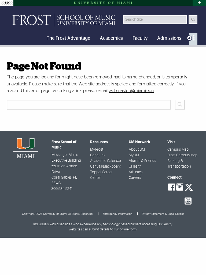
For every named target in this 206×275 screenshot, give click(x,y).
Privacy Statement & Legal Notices (163, 213)
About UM (137, 149)
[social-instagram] (179, 187)
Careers (135, 178)
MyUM (134, 155)
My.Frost (96, 149)
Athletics (135, 172)
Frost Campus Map (182, 155)
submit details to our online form (113, 229)
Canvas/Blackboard (105, 166)
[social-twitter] (189, 186)
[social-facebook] (171, 187)
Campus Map (178, 149)
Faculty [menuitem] (140, 38)
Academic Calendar (106, 161)
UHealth (135, 166)
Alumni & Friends (142, 161)
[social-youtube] (188, 201)
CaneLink (97, 155)
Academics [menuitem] (111, 38)
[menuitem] (193, 39)
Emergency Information (117, 213)
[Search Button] (193, 19)
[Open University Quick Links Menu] (199, 3)
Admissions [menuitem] (169, 38)
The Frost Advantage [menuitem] (68, 38)
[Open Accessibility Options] (6, 3)
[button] (194, 260)
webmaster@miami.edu (131, 90)
